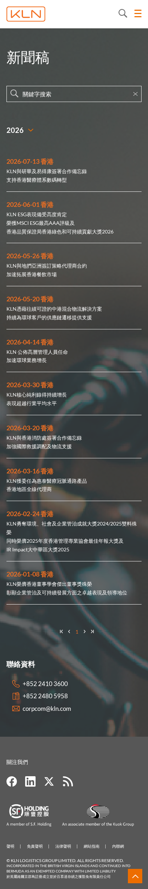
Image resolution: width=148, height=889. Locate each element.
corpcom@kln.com (47, 708)
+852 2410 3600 (45, 683)
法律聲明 (63, 846)
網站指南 (92, 846)
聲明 (10, 846)
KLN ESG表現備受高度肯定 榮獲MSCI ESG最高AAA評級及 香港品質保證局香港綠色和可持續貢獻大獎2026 (60, 223)
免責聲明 (35, 846)
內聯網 (118, 846)
